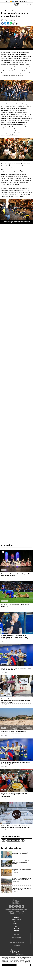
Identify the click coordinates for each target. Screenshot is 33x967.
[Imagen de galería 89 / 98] (16, 505)
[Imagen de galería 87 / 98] (27, 496)
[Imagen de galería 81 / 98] (27, 477)
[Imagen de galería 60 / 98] (27, 410)
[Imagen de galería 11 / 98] (16, 258)
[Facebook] (10, 906)
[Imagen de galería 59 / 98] (16, 410)
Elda (23, 840)
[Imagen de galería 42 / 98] (27, 353)
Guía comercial (16, 919)
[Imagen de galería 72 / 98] (27, 448)
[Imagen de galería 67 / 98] (5, 439)
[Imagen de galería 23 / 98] (16, 296)
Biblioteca (16, 921)
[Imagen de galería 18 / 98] (27, 277)
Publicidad (17, 945)
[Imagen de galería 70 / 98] (5, 448)
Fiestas (4, 570)
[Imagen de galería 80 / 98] (16, 477)
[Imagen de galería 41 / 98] (16, 353)
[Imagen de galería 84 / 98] (27, 486)
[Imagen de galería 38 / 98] (16, 344)
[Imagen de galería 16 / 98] (5, 277)
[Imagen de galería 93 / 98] (27, 515)
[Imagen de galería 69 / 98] (27, 439)
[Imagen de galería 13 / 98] (5, 268)
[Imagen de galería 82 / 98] (5, 486)
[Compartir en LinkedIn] (8, 23)
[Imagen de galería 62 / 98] (16, 420)
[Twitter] (13, 906)
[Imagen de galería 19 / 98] (5, 287)
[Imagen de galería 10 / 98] (5, 258)
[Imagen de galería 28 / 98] (5, 315)
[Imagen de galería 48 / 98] (27, 372)
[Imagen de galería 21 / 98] (27, 287)
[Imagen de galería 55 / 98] (5, 401)
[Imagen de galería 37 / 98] (5, 344)
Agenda (16, 928)
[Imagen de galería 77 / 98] (16, 467)
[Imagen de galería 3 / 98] (27, 230)
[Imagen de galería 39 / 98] (27, 344)
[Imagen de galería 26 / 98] (16, 306)
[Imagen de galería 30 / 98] (27, 315)
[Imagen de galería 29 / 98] (16, 315)
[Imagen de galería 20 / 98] (16, 287)
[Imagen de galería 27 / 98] (27, 306)
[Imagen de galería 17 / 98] (16, 277)
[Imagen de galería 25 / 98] (5, 306)
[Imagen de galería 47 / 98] (16, 372)
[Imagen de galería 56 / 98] (16, 401)
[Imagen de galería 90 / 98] (27, 505)
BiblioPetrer (16, 924)
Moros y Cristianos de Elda (13, 840)
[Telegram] (23, 906)
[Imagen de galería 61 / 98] (5, 420)
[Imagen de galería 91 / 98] (5, 515)
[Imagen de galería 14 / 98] (16, 268)
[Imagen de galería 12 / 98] (27, 258)
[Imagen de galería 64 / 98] (5, 429)
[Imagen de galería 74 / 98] (16, 458)
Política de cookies (14, 960)
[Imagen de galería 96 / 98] (27, 524)
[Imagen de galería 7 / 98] (5, 249)
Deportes (4, 601)
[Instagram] (19, 906)
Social (4, 695)
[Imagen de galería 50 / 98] (16, 382)
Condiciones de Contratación (16, 942)
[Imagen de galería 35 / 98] (16, 334)
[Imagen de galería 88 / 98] (5, 505)
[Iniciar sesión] (27, 4)
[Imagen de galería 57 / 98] (27, 401)
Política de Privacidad (16, 939)
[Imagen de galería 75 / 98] (27, 458)
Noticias (16, 917)
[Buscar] (30, 4)
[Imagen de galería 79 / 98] (5, 477)
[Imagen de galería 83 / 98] (16, 486)
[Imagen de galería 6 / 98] (27, 239)
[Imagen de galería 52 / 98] (5, 391)
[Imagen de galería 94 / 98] (5, 524)
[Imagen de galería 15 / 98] (27, 268)
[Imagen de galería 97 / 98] (5, 534)
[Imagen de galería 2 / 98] (16, 230)
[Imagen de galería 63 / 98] (27, 420)
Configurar (21, 965)
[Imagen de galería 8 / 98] (16, 249)
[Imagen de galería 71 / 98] (16, 448)
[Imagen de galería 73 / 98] (5, 458)
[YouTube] (16, 906)
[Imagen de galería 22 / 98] (5, 296)
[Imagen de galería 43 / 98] (5, 363)
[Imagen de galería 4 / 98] (5, 239)
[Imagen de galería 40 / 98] (5, 353)
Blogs (16, 926)
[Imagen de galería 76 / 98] (5, 467)
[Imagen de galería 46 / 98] (5, 372)
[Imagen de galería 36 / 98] (27, 334)
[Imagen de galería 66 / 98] (27, 429)
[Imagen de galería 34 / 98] (5, 334)
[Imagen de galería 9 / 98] (27, 249)
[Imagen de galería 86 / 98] (16, 496)
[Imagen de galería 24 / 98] (27, 296)
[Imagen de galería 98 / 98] (16, 534)
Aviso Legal (16, 934)
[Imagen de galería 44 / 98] (16, 363)
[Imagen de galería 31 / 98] (5, 325)
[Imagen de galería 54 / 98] (27, 391)
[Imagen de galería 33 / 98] (27, 325)
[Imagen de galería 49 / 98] (5, 382)
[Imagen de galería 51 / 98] (27, 382)
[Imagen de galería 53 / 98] (16, 391)
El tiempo (16, 930)
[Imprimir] (16, 23)
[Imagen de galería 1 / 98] (5, 230)
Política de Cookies (16, 937)
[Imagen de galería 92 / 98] (16, 515)
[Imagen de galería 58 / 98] (5, 410)
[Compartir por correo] (13, 23)
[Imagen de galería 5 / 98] (16, 239)
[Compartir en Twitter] (5, 23)
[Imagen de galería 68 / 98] (16, 439)
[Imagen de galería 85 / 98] (5, 496)
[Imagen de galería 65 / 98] (16, 429)
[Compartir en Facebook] (2, 23)
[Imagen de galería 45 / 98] (27, 363)
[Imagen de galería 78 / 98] (27, 467)
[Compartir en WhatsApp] (11, 23)
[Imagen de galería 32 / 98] (16, 325)
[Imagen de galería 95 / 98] (16, 524)
